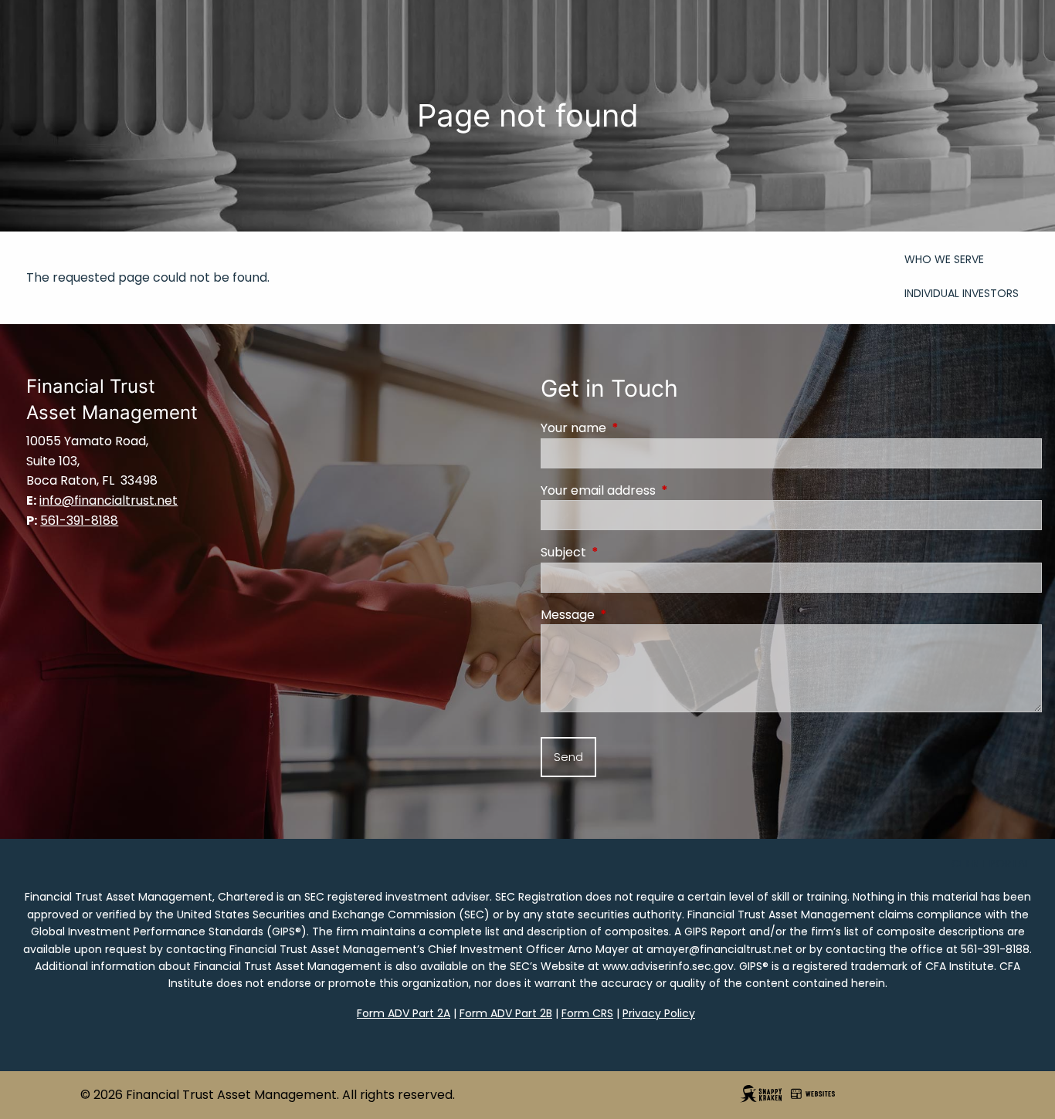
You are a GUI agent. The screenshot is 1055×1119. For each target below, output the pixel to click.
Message (629, 615)
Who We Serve (944, 259)
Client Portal (991, 863)
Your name (635, 428)
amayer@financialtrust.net (719, 949)
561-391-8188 (995, 949)
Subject (625, 552)
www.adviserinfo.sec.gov (668, 966)
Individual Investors (961, 293)
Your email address (660, 490)
